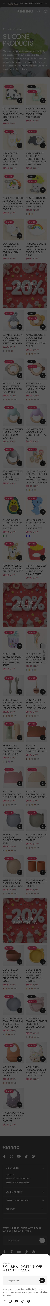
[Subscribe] (42, 1280)
